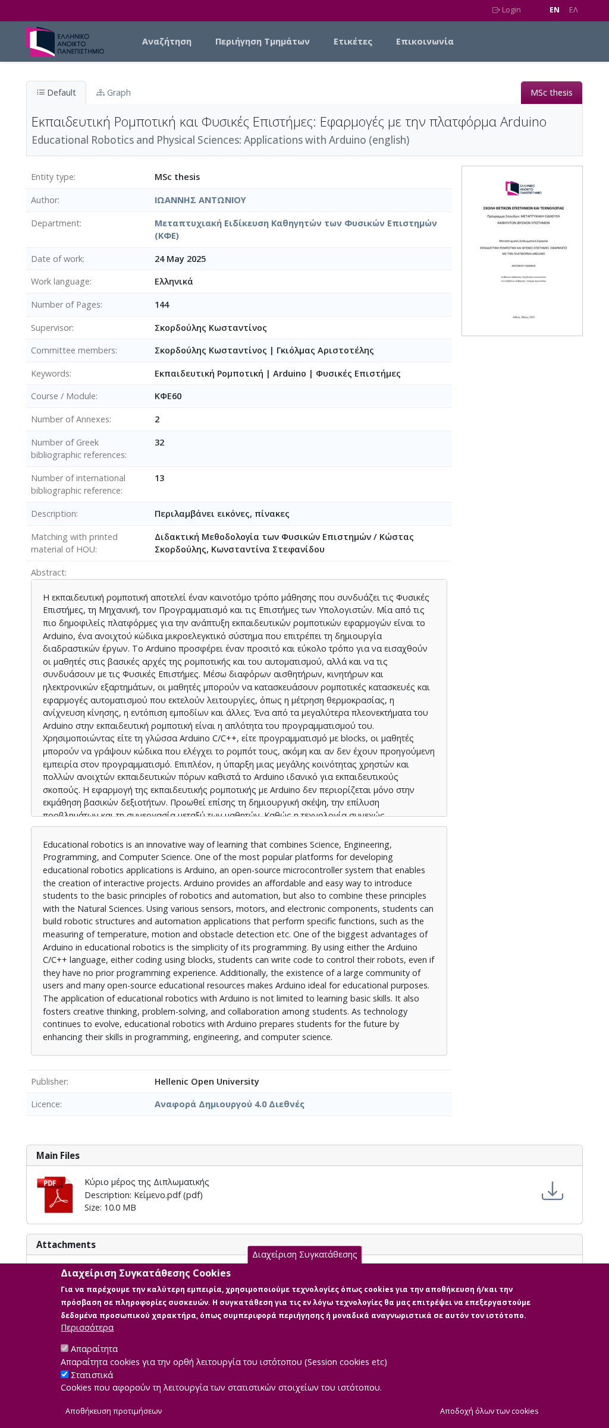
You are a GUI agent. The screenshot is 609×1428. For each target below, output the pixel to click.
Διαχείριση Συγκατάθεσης (304, 1254)
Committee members (73, 350)
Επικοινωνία (425, 41)
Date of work (57, 258)
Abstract (48, 572)
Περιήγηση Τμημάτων (262, 41)
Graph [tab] (118, 92)
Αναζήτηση (167, 41)
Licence (45, 1104)
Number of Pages (66, 304)
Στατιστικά (92, 1374)
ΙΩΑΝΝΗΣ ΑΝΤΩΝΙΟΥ (200, 200)
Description (53, 513)
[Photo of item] (522, 250)
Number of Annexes (70, 419)
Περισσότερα (87, 1327)
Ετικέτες (353, 41)
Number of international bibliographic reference (78, 484)
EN (555, 10)
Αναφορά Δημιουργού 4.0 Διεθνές (229, 1104)
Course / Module (63, 396)
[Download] (552, 1191)
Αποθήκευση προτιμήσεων (113, 1411)
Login (510, 10)
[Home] (70, 41)
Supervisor (51, 327)
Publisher (49, 1081)
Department (55, 223)
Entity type (52, 176)
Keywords (50, 373)
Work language (60, 281)
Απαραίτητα (94, 1348)
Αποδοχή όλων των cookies (489, 1411)
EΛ (573, 10)
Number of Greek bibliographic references (78, 449)
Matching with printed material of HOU (74, 543)
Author (44, 200)
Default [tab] (60, 92)
